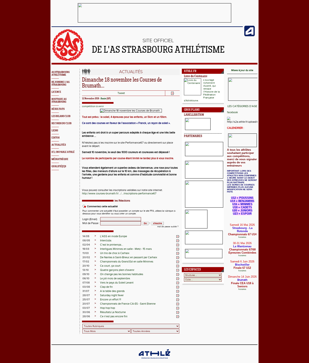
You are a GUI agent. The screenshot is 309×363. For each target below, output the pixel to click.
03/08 (86, 287)
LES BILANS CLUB (61, 116)
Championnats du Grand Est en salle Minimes (126, 261)
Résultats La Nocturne (113, 312)
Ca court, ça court (110, 266)
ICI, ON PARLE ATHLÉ (63, 152)
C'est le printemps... (111, 244)
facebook (232, 112)
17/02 (85, 261)
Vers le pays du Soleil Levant (116, 282)
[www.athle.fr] (249, 35)
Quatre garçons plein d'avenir (117, 270)
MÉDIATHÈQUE (60, 159)
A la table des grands (112, 291)
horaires (242, 237)
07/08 (86, 282)
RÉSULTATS (58, 109)
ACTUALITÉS (59, 145)
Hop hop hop (107, 308)
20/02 (86, 257)
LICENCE (56, 92)
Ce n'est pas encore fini (113, 316)
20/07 (86, 303)
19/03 (85, 249)
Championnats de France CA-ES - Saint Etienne (128, 303)
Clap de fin (106, 287)
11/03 (85, 253)
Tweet (121, 93)
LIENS (55, 130)
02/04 (86, 244)
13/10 (85, 270)
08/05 (86, 240)
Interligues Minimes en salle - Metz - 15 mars (126, 249)
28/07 (86, 295)
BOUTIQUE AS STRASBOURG (59, 100)
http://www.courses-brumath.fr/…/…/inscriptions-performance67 (119, 193)
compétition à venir (93, 106)
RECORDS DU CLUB (61, 123)
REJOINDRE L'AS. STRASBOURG (61, 83)
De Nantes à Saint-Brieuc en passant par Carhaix (128, 257)
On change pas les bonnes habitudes (121, 274)
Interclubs (105, 240)
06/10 (85, 278)
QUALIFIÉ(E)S (59, 166)
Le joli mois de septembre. (115, 278)
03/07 (86, 308)
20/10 (85, 266)
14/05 (85, 236)
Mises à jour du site (242, 70)
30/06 (86, 312)
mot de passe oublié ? (167, 226)
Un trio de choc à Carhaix (114, 253)
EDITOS (55, 137)
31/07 (85, 291)
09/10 (85, 274)
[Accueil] (67, 60)
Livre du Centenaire (195, 76)
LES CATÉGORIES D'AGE (242, 106)
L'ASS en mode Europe (113, 236)
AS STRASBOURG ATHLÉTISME (61, 73)
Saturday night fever (112, 295)
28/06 (86, 316)
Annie (103, 98)
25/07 (86, 299)
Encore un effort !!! (110, 299)
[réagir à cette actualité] (177, 236)
